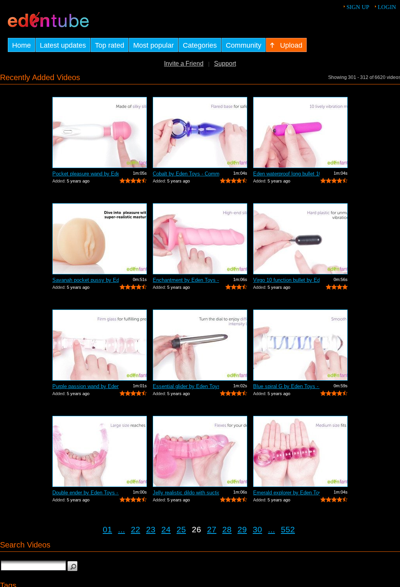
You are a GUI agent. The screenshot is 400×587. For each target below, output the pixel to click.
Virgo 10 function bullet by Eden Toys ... (286, 280)
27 (211, 529)
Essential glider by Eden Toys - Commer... (186, 386)
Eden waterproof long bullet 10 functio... (286, 174)
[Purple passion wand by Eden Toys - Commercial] (99, 345)
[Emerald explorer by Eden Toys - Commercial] (300, 451)
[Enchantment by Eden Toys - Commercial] (200, 239)
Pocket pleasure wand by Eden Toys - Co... (85, 174)
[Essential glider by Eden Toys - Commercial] (200, 345)
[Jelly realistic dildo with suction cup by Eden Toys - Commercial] (200, 451)
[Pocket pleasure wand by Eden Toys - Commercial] (99, 132)
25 (181, 529)
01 (107, 529)
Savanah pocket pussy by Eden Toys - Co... (85, 280)
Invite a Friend (184, 63)
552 (288, 529)
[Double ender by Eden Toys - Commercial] (99, 451)
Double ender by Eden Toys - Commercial (85, 493)
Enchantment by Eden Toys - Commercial (186, 280)
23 (150, 529)
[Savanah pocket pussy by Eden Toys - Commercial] (99, 239)
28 (227, 529)
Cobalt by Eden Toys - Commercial (186, 174)
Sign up (357, 7)
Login (387, 7)
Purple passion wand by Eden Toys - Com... (85, 386)
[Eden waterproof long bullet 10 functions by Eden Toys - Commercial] (300, 132)
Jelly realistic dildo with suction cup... (186, 493)
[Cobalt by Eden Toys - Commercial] (200, 132)
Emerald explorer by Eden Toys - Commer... (286, 493)
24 (166, 529)
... (121, 529)
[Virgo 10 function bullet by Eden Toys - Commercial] (300, 239)
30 (257, 529)
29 (242, 529)
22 (135, 529)
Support (225, 63)
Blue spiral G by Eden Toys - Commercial (286, 386)
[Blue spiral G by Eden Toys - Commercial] (300, 345)
